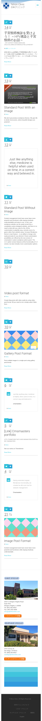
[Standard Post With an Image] (21, 94)
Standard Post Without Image (19, 209)
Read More (7, 62)
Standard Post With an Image (19, 109)
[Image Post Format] (21, 527)
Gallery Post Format (18, 353)
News (6, 114)
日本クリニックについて (21, 705)
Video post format (16, 293)
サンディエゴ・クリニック (18, 712)
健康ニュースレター (10, 48)
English (22, 716)
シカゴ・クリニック (22, 709)
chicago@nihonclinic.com (12, 611)
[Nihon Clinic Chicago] (12, 5)
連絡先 (32, 712)
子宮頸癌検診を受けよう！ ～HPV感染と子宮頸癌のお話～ (20, 36)
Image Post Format (17, 541)
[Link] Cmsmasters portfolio (17, 433)
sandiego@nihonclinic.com (12, 654)
